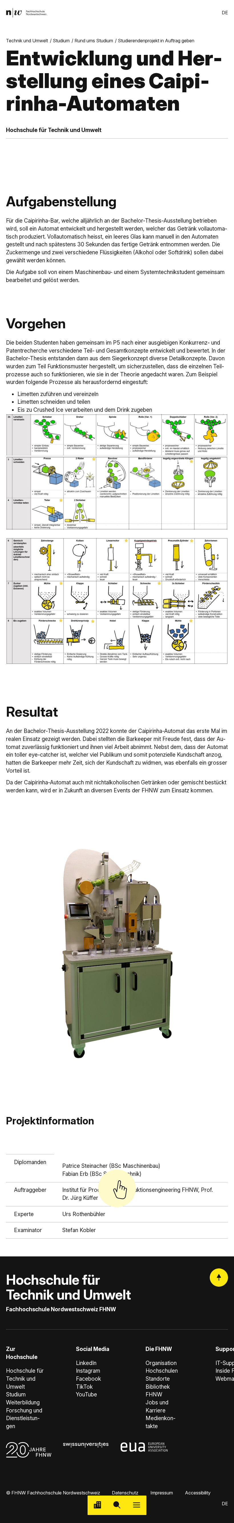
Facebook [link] (88, 1379)
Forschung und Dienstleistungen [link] (24, 1418)
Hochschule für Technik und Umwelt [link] (25, 1379)
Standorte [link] (158, 1379)
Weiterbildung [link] (23, 1402)
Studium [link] (61, 40)
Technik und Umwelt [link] (27, 40)
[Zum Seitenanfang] (219, 1277)
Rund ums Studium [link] (93, 40)
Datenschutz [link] (125, 1493)
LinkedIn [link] (86, 1363)
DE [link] (225, 12)
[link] (26, 12)
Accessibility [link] (198, 1493)
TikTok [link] (84, 1387)
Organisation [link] (161, 1363)
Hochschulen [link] (162, 1371)
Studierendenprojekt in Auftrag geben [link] (156, 40)
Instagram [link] (88, 1371)
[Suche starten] (117, 1505)
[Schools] (97, 1505)
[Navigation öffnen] (136, 1505)
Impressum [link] (161, 1493)
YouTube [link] (86, 1394)
